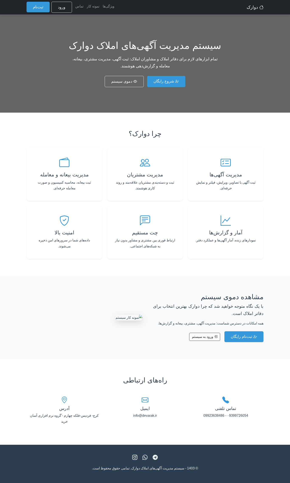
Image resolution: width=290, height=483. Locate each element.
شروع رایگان (164, 81)
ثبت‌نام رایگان (242, 336)
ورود (61, 7)
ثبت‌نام (38, 7)
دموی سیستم (122, 81)
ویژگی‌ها (108, 6)
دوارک (253, 7)
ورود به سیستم (203, 337)
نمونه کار (93, 6)
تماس (79, 6)
